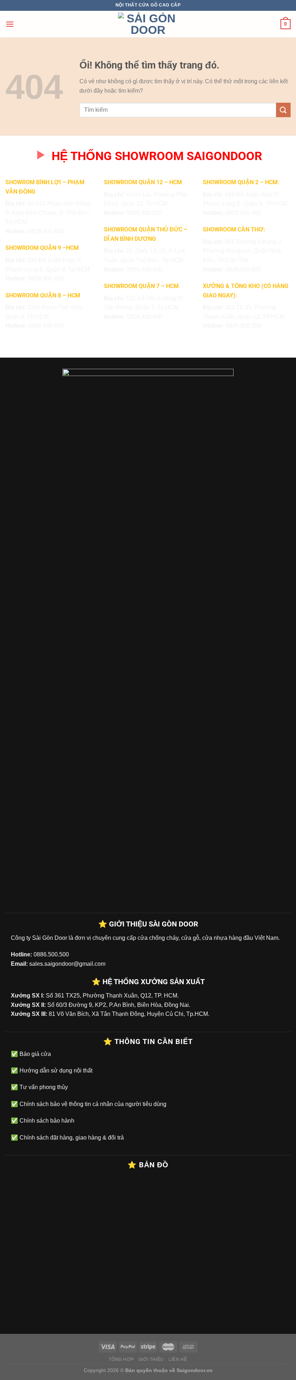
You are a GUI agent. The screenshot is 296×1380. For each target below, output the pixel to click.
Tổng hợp (121, 1359)
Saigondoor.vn (195, 1370)
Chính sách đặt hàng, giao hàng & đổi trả (71, 1137)
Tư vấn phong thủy (43, 1087)
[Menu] (9, 24)
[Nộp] (283, 110)
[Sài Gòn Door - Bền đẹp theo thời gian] (148, 24)
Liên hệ (178, 1359)
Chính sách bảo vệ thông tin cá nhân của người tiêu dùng (92, 1104)
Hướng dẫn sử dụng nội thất (55, 1070)
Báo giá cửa (34, 1054)
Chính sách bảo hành (46, 1121)
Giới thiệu (151, 1359)
